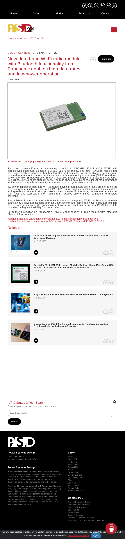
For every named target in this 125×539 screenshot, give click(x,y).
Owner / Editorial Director (79, 505)
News (70, 470)
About (36, 13)
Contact (106, 13)
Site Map (72, 483)
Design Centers (21, 38)
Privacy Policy (74, 485)
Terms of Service (75, 491)
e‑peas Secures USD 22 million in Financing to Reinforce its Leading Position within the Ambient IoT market (71, 325)
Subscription (86, 13)
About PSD (73, 459)
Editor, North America (77, 507)
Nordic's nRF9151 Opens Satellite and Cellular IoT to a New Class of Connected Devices (71, 237)
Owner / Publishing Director (80, 502)
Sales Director (74, 512)
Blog (70, 480)
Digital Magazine (75, 478)
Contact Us (73, 467)
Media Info (72, 462)
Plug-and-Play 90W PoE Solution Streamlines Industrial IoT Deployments (73, 294)
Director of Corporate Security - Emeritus (86, 520)
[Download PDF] (93, 59)
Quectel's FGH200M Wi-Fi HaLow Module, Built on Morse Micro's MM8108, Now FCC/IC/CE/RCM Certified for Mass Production (74, 266)
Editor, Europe (74, 510)
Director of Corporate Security (81, 518)
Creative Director (75, 515)
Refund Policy (74, 488)
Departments (73, 472)
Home (13, 13)
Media (59, 13)
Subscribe (106, 59)
